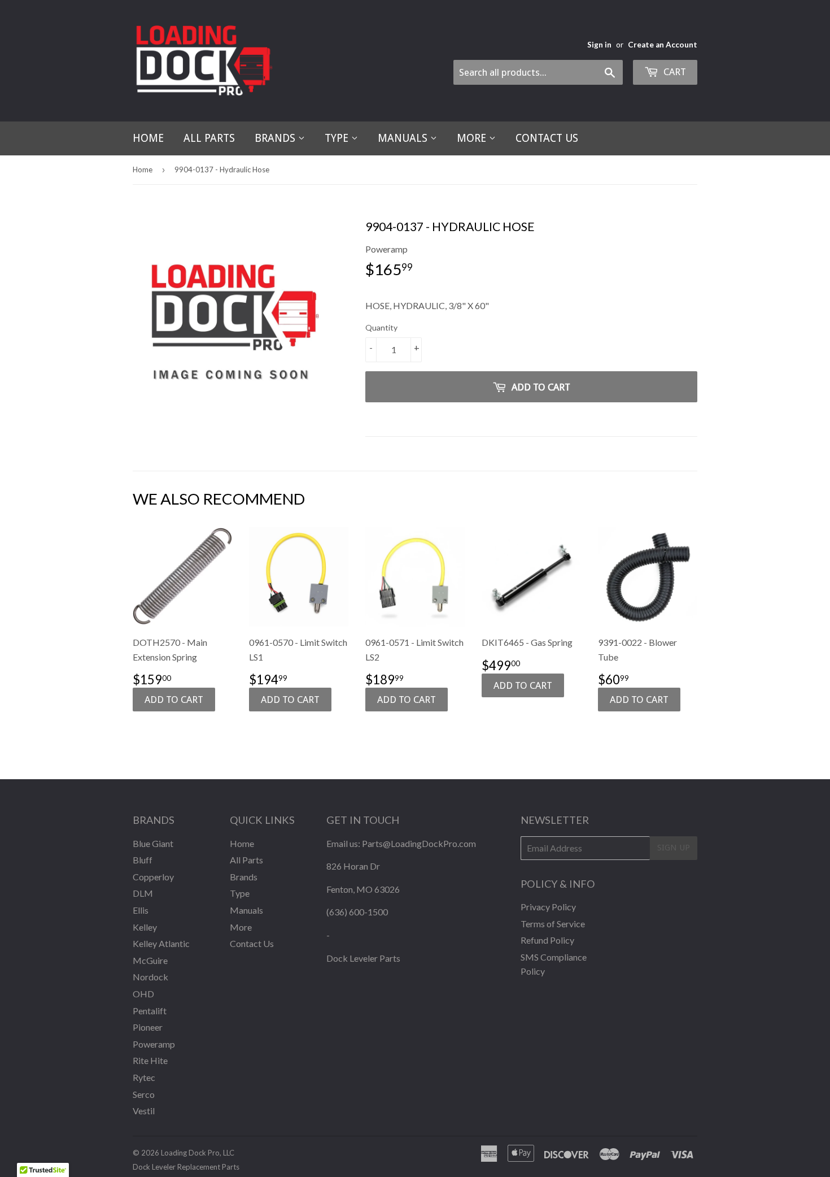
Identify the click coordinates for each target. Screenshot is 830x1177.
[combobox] (538, 72)
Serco (144, 1094)
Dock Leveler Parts (363, 958)
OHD (143, 993)
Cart (673, 71)
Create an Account (662, 44)
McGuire (150, 960)
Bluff (142, 859)
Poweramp (154, 1044)
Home (148, 138)
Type (338, 138)
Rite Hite (150, 1060)
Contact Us (547, 138)
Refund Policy (547, 940)
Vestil (144, 1110)
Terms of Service (553, 923)
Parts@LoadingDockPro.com (419, 843)
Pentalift (150, 1010)
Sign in (599, 44)
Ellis (140, 910)
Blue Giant (153, 843)
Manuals (404, 138)
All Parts (209, 138)
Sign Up (673, 847)
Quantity (381, 327)
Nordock (150, 976)
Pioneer (148, 1027)
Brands (276, 138)
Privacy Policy (548, 906)
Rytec (144, 1077)
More (473, 138)
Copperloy (153, 876)
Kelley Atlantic (161, 943)
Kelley (145, 927)
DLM (143, 893)
